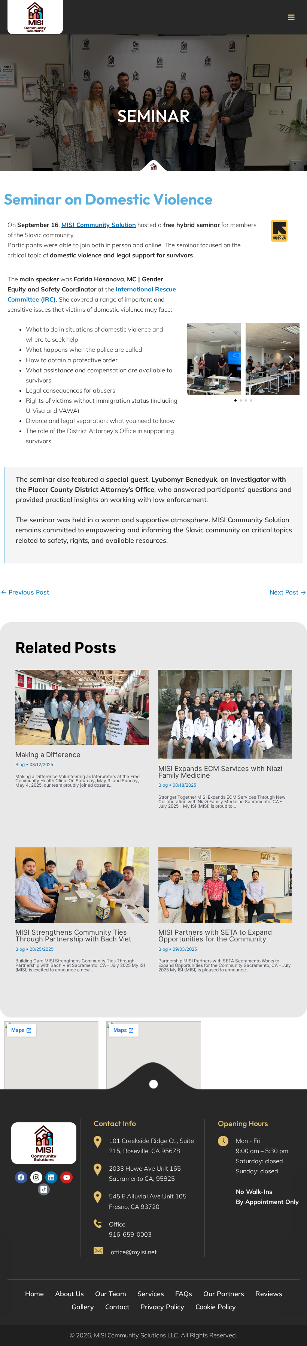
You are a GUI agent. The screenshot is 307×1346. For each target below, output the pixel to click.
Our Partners (223, 1293)
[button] (195, 359)
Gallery (83, 1307)
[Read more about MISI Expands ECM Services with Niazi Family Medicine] (225, 713)
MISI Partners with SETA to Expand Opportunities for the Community (215, 935)
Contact (117, 1307)
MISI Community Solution (98, 225)
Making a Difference (47, 754)
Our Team (110, 1293)
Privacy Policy (162, 1307)
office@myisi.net (134, 1252)
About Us (69, 1293)
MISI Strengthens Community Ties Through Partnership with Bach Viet (73, 935)
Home (34, 1293)
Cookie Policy (215, 1307)
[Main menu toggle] (291, 17)
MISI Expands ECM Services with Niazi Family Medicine (220, 771)
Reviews (268, 1293)
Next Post (288, 592)
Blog (20, 764)
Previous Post (25, 592)
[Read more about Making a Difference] (82, 707)
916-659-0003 (130, 1234)
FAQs (183, 1293)
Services (150, 1293)
